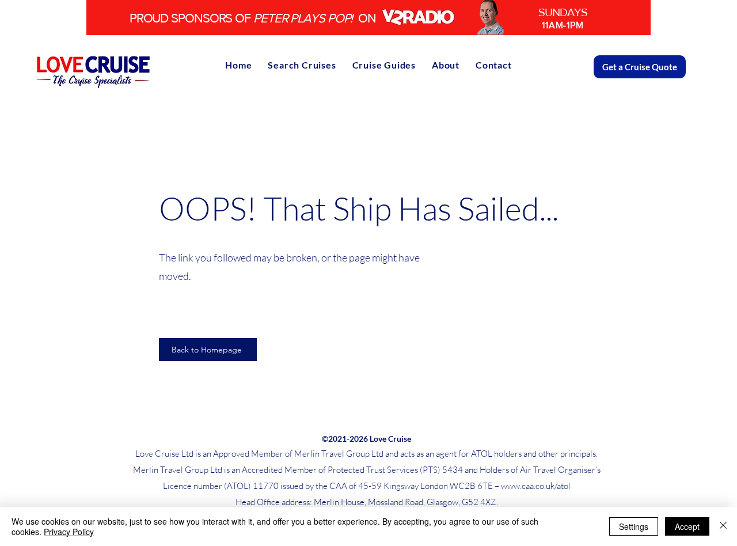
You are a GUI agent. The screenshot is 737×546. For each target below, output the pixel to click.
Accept (687, 526)
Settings (633, 526)
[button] (384, 65)
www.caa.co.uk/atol (536, 485)
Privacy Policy (69, 531)
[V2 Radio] (368, 17)
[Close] (723, 526)
